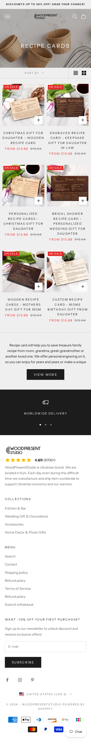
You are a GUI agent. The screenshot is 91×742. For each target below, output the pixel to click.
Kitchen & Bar (15, 508)
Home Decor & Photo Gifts (25, 532)
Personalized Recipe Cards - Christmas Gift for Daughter (23, 221)
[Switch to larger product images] (76, 73)
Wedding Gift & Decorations (26, 516)
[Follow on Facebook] (7, 680)
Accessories (14, 524)
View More (45, 374)
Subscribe (23, 662)
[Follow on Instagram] (19, 680)
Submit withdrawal (19, 604)
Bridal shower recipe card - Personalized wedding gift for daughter (68, 223)
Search (10, 556)
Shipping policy (16, 572)
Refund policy (15, 580)
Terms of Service (18, 588)
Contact (11, 564)
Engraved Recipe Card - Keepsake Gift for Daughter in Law (67, 140)
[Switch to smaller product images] (84, 73)
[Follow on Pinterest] (32, 680)
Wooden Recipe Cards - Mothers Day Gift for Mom (23, 304)
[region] (45, 407)
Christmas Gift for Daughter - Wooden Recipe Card (23, 138)
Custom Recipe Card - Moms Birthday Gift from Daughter (68, 307)
